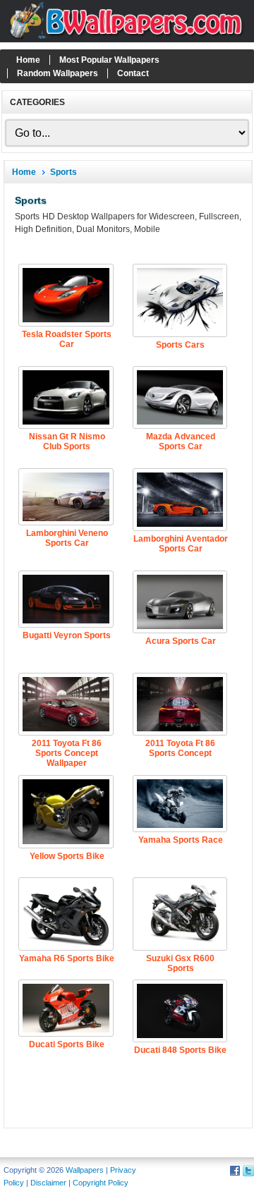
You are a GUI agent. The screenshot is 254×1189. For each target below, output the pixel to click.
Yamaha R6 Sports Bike (66, 958)
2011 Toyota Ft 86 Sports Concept (180, 748)
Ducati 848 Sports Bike (180, 1050)
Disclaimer (48, 1182)
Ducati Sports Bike (66, 1044)
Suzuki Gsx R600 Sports (180, 963)
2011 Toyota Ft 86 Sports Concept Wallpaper (67, 753)
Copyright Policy (100, 1182)
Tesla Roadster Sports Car (66, 339)
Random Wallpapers (57, 73)
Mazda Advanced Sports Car (180, 441)
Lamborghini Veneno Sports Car (67, 538)
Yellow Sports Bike (67, 856)
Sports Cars (180, 345)
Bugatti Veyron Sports (67, 635)
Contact (133, 73)
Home (28, 60)
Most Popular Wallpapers (109, 60)
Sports (63, 172)
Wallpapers (85, 1170)
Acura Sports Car (180, 641)
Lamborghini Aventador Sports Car (180, 544)
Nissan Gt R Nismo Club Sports (67, 441)
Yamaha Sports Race (180, 840)
